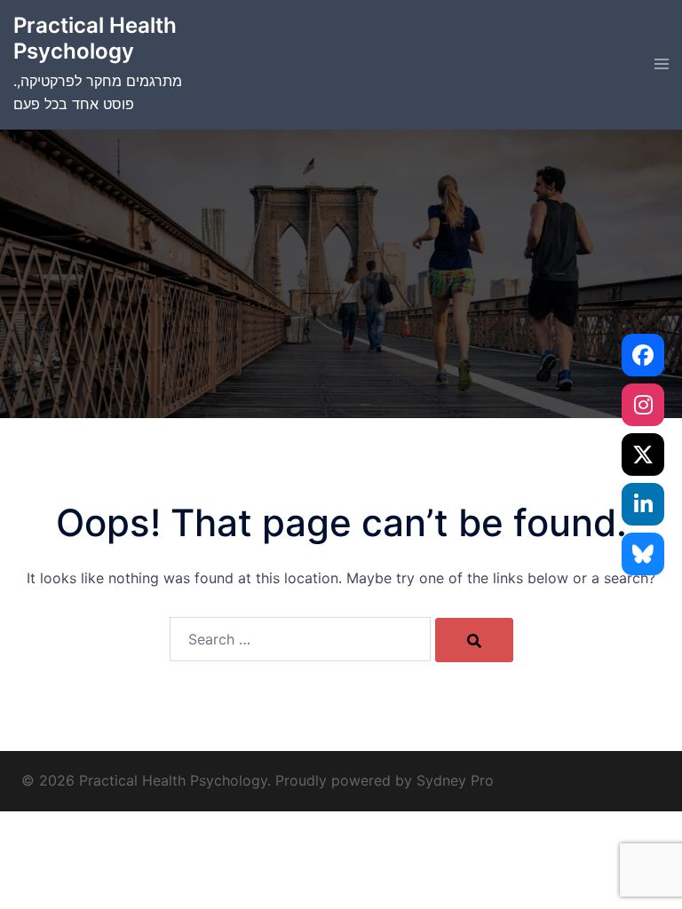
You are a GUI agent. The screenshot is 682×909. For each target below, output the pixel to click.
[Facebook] (643, 355)
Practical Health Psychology (95, 38)
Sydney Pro (455, 780)
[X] (643, 454)
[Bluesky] (643, 554)
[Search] (474, 640)
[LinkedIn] (643, 504)
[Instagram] (643, 404)
